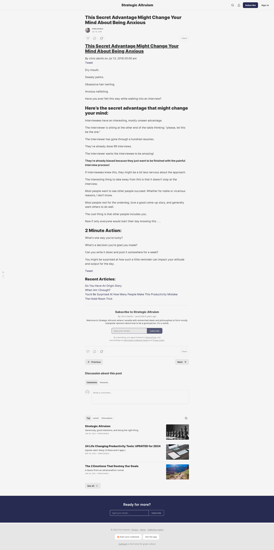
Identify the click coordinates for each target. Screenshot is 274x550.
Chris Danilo (97, 29)
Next (180, 361)
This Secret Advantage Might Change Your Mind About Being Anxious (132, 48)
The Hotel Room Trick (98, 298)
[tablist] (97, 382)
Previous (96, 361)
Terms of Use (150, 337)
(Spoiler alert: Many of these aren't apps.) (105, 450)
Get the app (151, 536)
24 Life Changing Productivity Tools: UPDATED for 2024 (123, 446)
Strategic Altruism (97, 426)
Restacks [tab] (104, 382)
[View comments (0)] (95, 38)
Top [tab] (88, 418)
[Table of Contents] (3, 275)
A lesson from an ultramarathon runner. (104, 470)
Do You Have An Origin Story (103, 285)
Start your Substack (129, 536)
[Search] (232, 5)
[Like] (88, 38)
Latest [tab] (96, 418)
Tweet (89, 62)
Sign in (265, 5)
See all (90, 485)
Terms (143, 529)
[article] (137, 432)
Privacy (135, 529)
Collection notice (155, 529)
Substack (123, 544)
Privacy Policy (158, 340)
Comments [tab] (92, 382)
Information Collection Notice (136, 340)
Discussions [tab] (107, 418)
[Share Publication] (239, 5)
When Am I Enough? (97, 290)
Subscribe (250, 5)
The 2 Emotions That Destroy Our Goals (111, 466)
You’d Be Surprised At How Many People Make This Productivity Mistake (131, 294)
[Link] (81, 48)
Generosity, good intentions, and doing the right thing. (112, 430)
